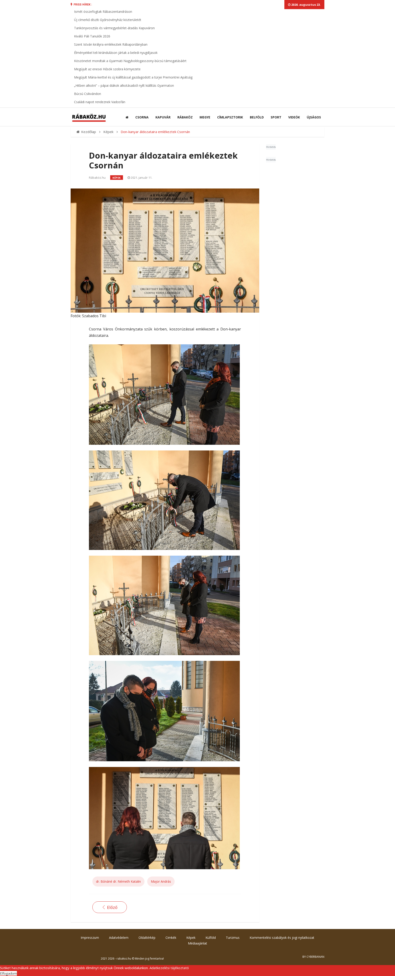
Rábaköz (185, 117)
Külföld (211, 937)
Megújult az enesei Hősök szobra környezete (107, 69)
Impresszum (90, 937)
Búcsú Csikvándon (87, 94)
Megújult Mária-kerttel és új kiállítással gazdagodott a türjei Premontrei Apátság (133, 77)
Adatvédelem (118, 937)
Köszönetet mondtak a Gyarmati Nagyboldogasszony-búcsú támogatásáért (130, 61)
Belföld (257, 117)
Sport (276, 117)
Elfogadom (8, 973)
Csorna (142, 117)
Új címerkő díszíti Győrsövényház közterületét (107, 20)
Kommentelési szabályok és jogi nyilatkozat (282, 937)
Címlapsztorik (230, 117)
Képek (116, 177)
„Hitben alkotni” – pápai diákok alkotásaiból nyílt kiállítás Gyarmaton (124, 85)
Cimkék (170, 937)
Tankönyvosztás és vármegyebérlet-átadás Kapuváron (114, 28)
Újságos (314, 117)
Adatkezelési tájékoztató (169, 968)
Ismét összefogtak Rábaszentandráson (103, 11)
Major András (161, 881)
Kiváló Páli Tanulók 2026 (92, 36)
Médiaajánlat (197, 943)
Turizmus (233, 937)
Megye (205, 117)
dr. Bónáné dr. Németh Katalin (118, 881)
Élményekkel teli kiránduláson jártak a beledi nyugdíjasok (115, 52)
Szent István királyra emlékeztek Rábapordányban (110, 44)
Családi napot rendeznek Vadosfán (99, 102)
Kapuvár (163, 117)
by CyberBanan (313, 957)
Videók (294, 117)
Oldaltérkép (147, 937)
